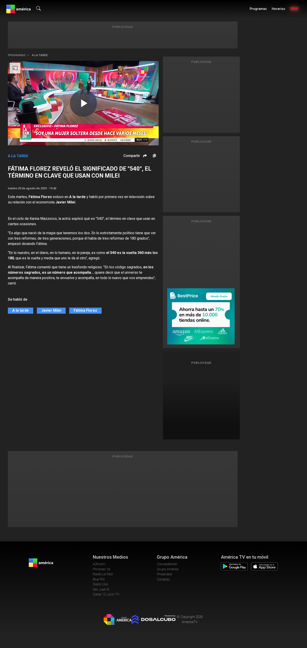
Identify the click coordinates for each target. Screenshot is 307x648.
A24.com (99, 564)
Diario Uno (100, 584)
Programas (258, 9)
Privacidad (164, 574)
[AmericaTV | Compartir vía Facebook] (144, 163)
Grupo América (167, 569)
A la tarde (40, 55)
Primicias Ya (101, 569)
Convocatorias (167, 564)
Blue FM (99, 579)
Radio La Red (103, 574)
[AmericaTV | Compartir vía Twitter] (144, 169)
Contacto (163, 579)
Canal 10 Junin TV (106, 594)
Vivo (294, 9)
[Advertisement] (201, 400)
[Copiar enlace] (154, 156)
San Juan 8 (101, 589)
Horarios (278, 9)
